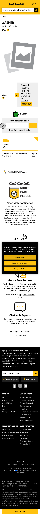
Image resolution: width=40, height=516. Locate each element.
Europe (15, 465)
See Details (24, 101)
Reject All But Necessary (20, 263)
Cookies (21, 472)
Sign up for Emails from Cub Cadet (20, 358)
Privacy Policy (6, 361)
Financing (5, 409)
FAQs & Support (25, 438)
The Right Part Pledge (17, 172)
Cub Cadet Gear (25, 415)
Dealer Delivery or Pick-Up (11, 432)
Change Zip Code (34, 155)
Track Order (24, 432)
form (30, 361)
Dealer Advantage (8, 438)
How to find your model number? (20, 130)
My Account (24, 435)
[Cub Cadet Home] (16, 4)
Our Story (5, 397)
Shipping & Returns (26, 441)
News (4, 406)
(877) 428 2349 (25, 429)
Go (33, 125)
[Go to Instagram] (20, 386)
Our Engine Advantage (9, 412)
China (33, 465)
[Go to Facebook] (14, 386)
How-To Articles (7, 400)
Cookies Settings (20, 257)
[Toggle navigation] (5, 4)
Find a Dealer (6, 429)
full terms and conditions (20, 225)
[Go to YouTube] (25, 386)
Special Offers (7, 403)
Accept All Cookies (20, 269)
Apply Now (26, 104)
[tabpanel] (20, 57)
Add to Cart (20, 511)
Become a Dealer (8, 435)
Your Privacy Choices (23, 470)
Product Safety (25, 444)
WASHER (4, 16)
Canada (7, 465)
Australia (25, 465)
